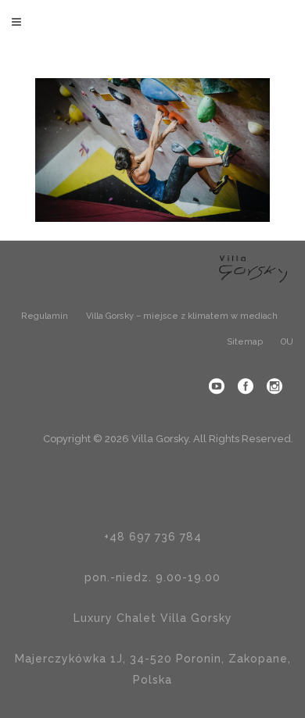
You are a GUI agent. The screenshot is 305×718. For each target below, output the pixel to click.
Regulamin (44, 316)
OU (287, 342)
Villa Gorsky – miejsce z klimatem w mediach (182, 316)
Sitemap (245, 342)
